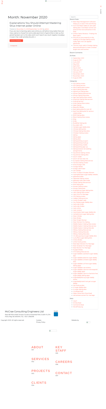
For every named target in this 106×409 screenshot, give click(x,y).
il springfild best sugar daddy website (85, 174)
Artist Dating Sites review (81, 103)
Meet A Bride (77, 216)
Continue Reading (15, 40)
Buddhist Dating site (80, 123)
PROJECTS (40, 371)
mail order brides (78, 206)
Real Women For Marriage (82, 248)
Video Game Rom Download (82, 293)
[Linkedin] (56, 314)
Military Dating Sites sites (81, 234)
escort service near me (80, 159)
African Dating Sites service (82, 93)
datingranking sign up (80, 147)
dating (75, 135)
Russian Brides (78, 250)
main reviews (77, 210)
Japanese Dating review (81, 178)
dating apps (77, 137)
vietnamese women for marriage (84, 295)
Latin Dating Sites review (81, 192)
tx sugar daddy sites (79, 287)
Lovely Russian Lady (79, 200)
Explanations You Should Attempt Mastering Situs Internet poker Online (35, 24)
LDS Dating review (79, 196)
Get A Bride (77, 170)
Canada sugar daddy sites (81, 127)
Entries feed (77, 303)
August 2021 (77, 60)
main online (77, 208)
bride (75, 121)
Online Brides (77, 240)
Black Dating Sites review (81, 117)
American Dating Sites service (83, 99)
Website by (75, 320)
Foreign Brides (78, 166)
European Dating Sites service (83, 160)
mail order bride (78, 204)
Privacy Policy (40, 322)
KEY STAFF (60, 348)
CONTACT (63, 373)
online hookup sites (79, 242)
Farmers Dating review (80, 162)
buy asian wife (77, 125)
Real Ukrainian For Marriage (82, 246)
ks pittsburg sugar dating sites (83, 190)
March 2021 (77, 68)
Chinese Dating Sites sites (81, 131)
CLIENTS (39, 382)
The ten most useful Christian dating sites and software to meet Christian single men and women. (85, 47)
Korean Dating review (80, 186)
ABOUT (37, 347)
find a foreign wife (79, 164)
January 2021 (77, 72)
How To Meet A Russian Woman (83, 172)
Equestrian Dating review (81, 153)
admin (47, 29)
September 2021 (78, 58)
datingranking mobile (80, 145)
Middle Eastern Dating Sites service (84, 226)
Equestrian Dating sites (80, 155)
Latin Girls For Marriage (80, 194)
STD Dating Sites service (81, 252)
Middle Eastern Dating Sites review (84, 224)
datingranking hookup (80, 143)
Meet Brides (77, 218)
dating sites (77, 139)
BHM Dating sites (78, 115)
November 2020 (78, 76)
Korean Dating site (79, 188)
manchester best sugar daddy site (84, 212)
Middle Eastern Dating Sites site (83, 228)
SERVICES (40, 359)
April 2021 (76, 66)
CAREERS (63, 361)
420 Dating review (79, 83)
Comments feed (78, 305)
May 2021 (76, 64)
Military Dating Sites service (82, 230)
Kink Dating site (78, 184)
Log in (75, 301)
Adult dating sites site (80, 89)
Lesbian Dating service (80, 198)
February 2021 (78, 70)
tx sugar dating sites (79, 289)
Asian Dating (77, 105)
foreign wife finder (79, 168)
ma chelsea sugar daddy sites (82, 202)
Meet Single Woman (80, 220)
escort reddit (77, 157)
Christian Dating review (80, 133)
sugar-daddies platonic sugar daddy (85, 257)
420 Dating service (79, 85)
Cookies (38, 320)
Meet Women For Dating (81, 222)
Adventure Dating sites (80, 91)
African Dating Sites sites (81, 95)
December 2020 (78, 74)
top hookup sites (78, 285)
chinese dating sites (79, 129)
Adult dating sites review (81, 87)
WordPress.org (78, 307)
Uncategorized (13, 45)
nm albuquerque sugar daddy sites (85, 236)
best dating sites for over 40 (82, 109)
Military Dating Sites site (81, 232)
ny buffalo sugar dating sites (82, 238)
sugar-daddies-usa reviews (82, 267)
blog (74, 119)
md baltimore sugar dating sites (83, 214)
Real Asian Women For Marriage (83, 244)
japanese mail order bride (81, 180)
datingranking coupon (80, 141)
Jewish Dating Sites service (82, 182)
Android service (78, 101)
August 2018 (77, 78)
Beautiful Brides (78, 107)
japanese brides (78, 176)
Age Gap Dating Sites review (82, 97)
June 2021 (76, 62)
